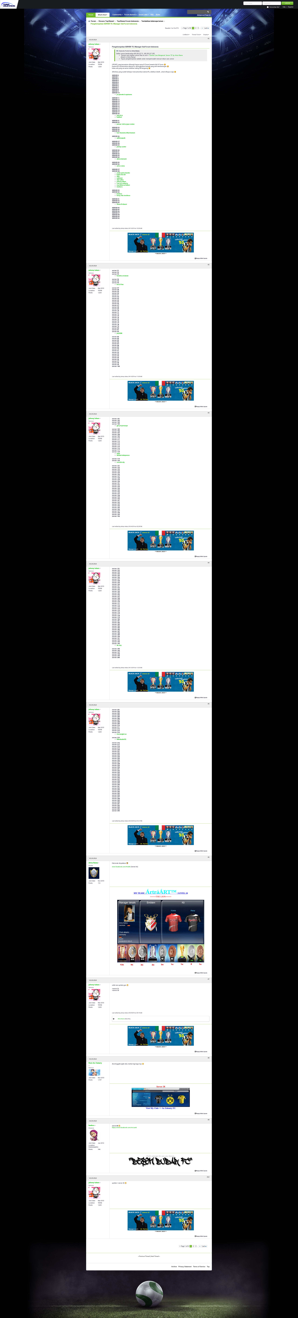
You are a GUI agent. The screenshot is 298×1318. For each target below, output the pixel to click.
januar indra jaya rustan (125, 124)
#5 (208, 704)
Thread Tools (196, 34)
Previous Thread (144, 1256)
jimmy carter (121, 147)
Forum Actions (130, 15)
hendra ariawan (122, 276)
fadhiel (119, 117)
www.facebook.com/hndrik (121, 867)
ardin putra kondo (123, 173)
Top (208, 1266)
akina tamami (122, 159)
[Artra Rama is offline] (94, 873)
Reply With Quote (201, 258)
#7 (208, 979)
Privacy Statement (184, 1266)
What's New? (102, 15)
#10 (208, 1177)
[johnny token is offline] (94, 54)
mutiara (119, 187)
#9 (208, 1120)
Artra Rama (121, 1019)
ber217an (120, 284)
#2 (208, 264)
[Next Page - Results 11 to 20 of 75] (202, 28)
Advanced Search (204, 15)
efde (118, 453)
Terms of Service (199, 1266)
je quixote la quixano (124, 94)
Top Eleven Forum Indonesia (128, 21)
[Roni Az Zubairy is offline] (94, 1072)
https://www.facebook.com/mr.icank (124, 1127)
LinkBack (185, 34)
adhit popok (121, 138)
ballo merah (121, 174)
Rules (158, 15)
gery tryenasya (122, 426)
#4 (208, 563)
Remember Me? (274, 7)
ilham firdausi (122, 204)
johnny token (121, 181)
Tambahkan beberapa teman (152, 21)
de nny (119, 645)
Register (290, 7)
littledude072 (121, 739)
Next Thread (155, 1256)
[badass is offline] (94, 1135)
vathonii (120, 178)
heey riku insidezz (123, 195)
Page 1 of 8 (187, 28)
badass (119, 194)
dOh (118, 176)
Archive (174, 1266)
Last (205, 28)
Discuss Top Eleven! (106, 21)
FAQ (152, 15)
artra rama (121, 166)
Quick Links (143, 15)
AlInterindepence (123, 455)
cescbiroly (121, 462)
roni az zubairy (122, 183)
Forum (90, 15)
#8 (208, 1058)
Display (205, 34)
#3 (208, 413)
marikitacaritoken (123, 185)
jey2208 (119, 333)
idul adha (120, 180)
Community (116, 15)
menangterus (122, 734)
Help (284, 7)
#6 (208, 857)
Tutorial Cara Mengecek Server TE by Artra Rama (166, 55)
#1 (208, 38)
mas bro (120, 115)
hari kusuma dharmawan (126, 133)
